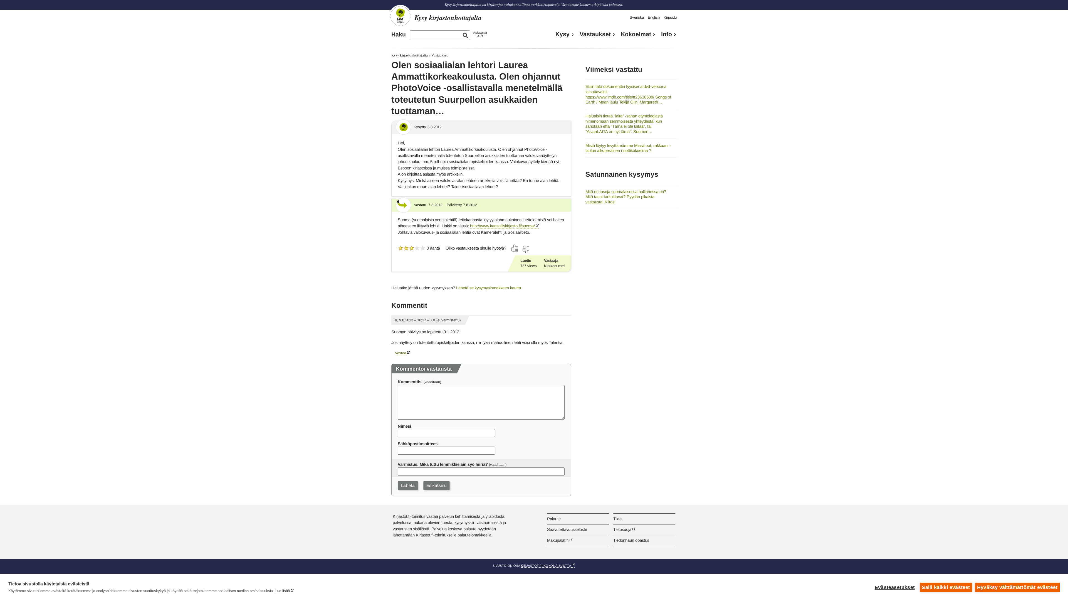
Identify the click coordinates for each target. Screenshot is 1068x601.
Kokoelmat (636, 34)
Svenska (637, 17)
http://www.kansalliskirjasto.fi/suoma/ (502, 225)
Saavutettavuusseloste (567, 529)
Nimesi (404, 426)
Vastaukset (595, 34)
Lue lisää (282, 591)
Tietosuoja (622, 529)
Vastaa (400, 353)
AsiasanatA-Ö (480, 34)
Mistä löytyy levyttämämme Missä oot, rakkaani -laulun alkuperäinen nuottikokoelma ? (628, 148)
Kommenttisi (410, 381)
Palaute (554, 518)
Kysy (562, 34)
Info (666, 34)
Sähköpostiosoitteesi (418, 443)
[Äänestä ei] (525, 249)
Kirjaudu (670, 17)
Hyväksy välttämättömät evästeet (1017, 587)
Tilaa (617, 518)
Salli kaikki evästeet (946, 587)
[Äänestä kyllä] (515, 248)
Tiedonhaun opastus (631, 540)
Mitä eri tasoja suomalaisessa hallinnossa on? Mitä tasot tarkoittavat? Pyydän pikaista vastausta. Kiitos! (625, 196)
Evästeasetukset (895, 587)
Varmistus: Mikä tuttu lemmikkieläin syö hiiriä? (443, 464)
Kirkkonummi (554, 266)
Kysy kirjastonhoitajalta (409, 55)
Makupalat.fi (557, 540)
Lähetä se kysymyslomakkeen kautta (488, 287)
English (654, 17)
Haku (398, 34)
